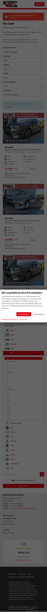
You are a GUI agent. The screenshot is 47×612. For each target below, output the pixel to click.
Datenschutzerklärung (10, 319)
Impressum (23, 319)
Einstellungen (39, 314)
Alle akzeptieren (24, 314)
